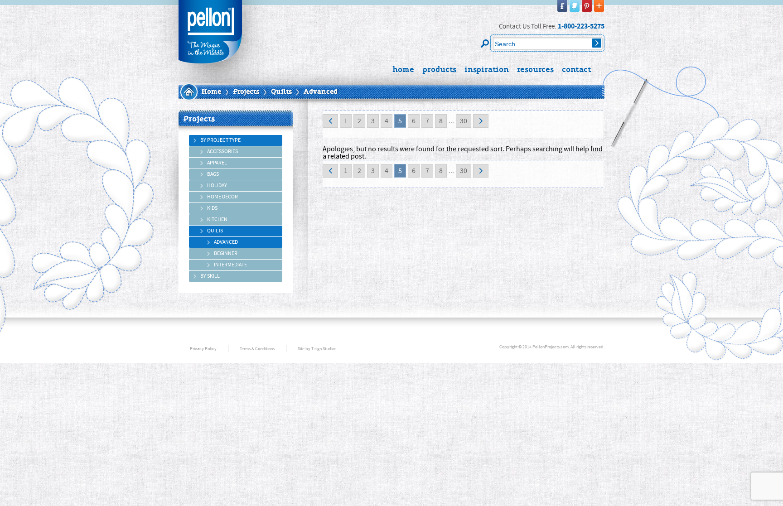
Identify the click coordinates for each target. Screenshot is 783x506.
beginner (225, 253)
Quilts (281, 92)
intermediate (230, 264)
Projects (246, 92)
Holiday (217, 185)
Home (211, 92)
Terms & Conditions (257, 349)
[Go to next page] (480, 121)
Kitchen (217, 219)
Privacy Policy (203, 349)
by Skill (210, 276)
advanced (226, 242)
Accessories (222, 151)
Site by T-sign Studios (317, 349)
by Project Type (220, 140)
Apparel (217, 162)
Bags (213, 174)
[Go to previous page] (330, 121)
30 (463, 120)
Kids (212, 208)
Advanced (321, 92)
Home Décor (222, 196)
